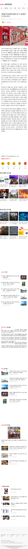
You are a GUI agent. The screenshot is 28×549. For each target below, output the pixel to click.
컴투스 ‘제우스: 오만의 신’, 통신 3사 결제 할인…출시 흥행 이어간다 (4, 237)
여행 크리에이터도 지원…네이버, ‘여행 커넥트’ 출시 (4, 185)
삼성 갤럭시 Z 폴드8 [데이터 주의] (18, 514)
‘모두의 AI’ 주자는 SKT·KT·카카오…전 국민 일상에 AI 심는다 (23, 237)
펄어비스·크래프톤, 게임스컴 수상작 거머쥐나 (13, 185)
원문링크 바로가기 (5, 158)
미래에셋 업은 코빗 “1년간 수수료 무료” (23, 199)
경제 (19, 8)
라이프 (23, 8)
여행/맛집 (6, 8)
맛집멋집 (11, 461)
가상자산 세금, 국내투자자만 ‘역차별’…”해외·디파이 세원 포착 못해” (13, 237)
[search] (25, 4)
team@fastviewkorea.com (19, 540)
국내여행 (4, 279)
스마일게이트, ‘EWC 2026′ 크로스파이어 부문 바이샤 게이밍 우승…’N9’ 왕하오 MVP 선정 (4, 199)
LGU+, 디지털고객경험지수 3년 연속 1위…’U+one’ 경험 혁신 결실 (23, 185)
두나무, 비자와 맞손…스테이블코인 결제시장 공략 (13, 223)
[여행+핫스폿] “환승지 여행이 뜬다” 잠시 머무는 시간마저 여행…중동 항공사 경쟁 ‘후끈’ (11, 297)
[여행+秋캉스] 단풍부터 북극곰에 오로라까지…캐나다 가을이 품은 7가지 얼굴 (18, 446)
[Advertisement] (14, 143)
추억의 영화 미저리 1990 (16, 487)
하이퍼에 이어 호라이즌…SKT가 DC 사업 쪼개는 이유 (23, 223)
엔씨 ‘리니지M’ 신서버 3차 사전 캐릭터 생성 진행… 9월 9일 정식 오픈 (4, 223)
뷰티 (11, 8)
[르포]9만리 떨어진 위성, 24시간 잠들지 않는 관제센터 (13, 199)
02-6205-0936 (5, 540)
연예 (15, 8)
